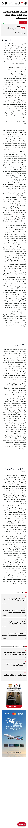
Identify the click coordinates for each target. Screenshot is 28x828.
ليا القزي (17, 27)
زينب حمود (24, 668)
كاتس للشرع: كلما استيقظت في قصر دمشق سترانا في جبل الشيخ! (14, 611)
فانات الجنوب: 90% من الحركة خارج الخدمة (15, 676)
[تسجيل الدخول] (9, 3)
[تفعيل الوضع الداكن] (16, 3)
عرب (25, 619)
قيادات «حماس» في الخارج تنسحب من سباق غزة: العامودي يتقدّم (14, 623)
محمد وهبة (24, 603)
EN (12, 3)
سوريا (25, 608)
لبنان (25, 22)
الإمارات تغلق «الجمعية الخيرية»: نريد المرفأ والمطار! (14, 600)
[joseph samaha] (2, 3)
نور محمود (24, 679)
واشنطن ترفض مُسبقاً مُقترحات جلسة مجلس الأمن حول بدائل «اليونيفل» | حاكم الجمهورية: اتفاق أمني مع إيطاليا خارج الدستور (14, 653)
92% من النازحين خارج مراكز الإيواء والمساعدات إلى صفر (15, 665)
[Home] (22, 3)
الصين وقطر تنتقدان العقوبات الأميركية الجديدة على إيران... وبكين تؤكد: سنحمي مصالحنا (14, 634)
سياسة (21, 22)
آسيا (25, 631)
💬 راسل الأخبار (22, 824)
